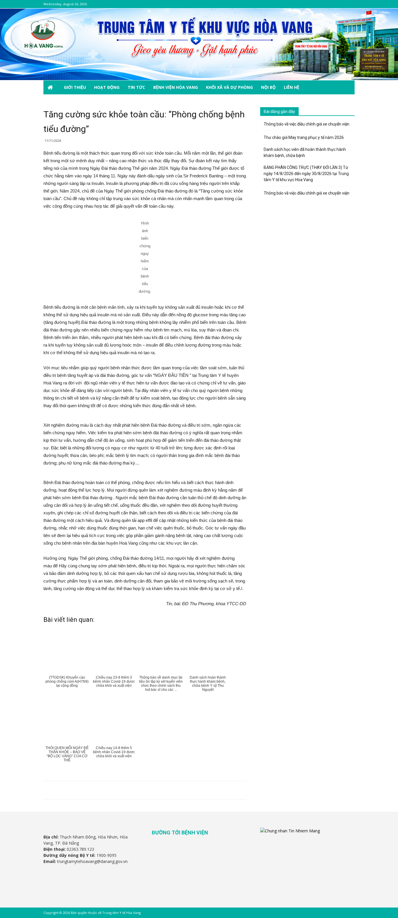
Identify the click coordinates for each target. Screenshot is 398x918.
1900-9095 (106, 855)
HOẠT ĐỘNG (106, 87)
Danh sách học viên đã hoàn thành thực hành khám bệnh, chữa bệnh (305, 152)
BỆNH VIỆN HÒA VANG (175, 87)
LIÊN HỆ (291, 87)
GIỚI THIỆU (75, 87)
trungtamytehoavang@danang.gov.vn (92, 861)
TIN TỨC (136, 87)
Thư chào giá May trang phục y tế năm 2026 (304, 137)
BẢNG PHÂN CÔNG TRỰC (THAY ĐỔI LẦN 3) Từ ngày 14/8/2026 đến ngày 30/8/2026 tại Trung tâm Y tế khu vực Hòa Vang (306, 173)
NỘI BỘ (268, 87)
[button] (348, 88)
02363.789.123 (80, 849)
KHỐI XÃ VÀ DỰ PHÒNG (229, 87)
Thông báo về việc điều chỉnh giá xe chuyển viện (306, 124)
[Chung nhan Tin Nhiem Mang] (290, 831)
